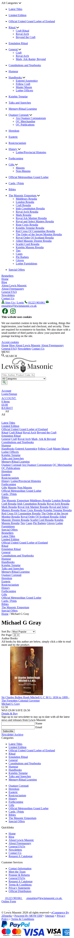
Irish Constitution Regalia (30, 208)
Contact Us (7, 298)
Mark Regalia (23, 214)
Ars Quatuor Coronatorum (31, 118)
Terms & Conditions (20, 884)
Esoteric (13, 136)
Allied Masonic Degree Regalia (34, 240)
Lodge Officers (24, 90)
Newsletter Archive (12, 734)
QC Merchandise (25, 121)
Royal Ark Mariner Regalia (31, 218)
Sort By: (6, 631)
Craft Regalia (23, 205)
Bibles (12, 189)
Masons (20, 167)
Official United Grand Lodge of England (32, 21)
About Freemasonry (12, 288)
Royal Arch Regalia (27, 211)
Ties (18, 250)
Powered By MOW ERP (28, 915)
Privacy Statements (19, 887)
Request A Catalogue (21, 856)
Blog (4, 282)
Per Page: (6, 634)
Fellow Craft (23, 83)
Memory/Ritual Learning (23, 108)
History (13, 149)
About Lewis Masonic (14, 285)
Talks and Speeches (20, 102)
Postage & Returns (19, 874)
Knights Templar (18, 96)
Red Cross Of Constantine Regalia (35, 231)
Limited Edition (17, 15)
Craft (19, 52)
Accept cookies (10, 342)
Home (4, 279)
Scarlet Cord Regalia (27, 244)
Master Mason (24, 87)
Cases (19, 253)
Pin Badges (22, 257)
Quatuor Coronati (19, 114)
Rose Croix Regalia (27, 224)
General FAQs (17, 846)
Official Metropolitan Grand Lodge (28, 177)
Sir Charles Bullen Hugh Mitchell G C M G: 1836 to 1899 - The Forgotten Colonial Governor (35, 699)
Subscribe (8, 731)
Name (38, 723)
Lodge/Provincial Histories (31, 152)
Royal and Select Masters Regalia (35, 221)
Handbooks (15, 77)
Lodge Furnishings (26, 263)
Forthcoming (16, 158)
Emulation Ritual (18, 43)
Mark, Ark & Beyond (43, 438)
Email (38, 727)
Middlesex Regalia (26, 198)
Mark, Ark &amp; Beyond (31, 59)
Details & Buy (9, 713)
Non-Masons (23, 171)
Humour (13, 71)
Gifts (12, 164)
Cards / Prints (16, 183)
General (13, 49)
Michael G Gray (10, 703)
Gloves (20, 260)
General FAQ (9, 291)
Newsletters (8, 295)
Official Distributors (20, 891)
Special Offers (17, 269)
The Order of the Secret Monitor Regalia (39, 234)
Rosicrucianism (17, 142)
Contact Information (20, 868)
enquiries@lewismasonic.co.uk (44, 898)
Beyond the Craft (25, 37)
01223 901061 (14, 898)
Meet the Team (17, 871)
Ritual (12, 27)
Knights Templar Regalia (30, 227)
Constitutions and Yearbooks (25, 65)
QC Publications (25, 124)
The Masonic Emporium (23, 195)
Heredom (14, 130)
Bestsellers (7, 275)
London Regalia (25, 202)
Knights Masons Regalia (30, 247)
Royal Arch (22, 33)
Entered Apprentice (27, 80)
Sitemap (49, 915)
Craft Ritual (22, 30)
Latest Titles (15, 9)
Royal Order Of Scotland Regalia (35, 237)
